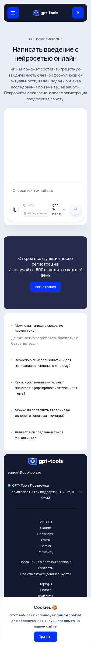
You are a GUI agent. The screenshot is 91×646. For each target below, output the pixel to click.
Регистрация (45, 286)
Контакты (45, 596)
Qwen (45, 540)
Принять (45, 636)
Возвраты (45, 568)
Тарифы (45, 584)
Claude (45, 528)
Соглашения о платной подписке (45, 562)
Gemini (45, 546)
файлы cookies (68, 615)
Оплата (45, 590)
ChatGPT (45, 522)
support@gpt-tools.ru (24, 472)
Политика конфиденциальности (45, 574)
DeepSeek (45, 534)
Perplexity (45, 552)
